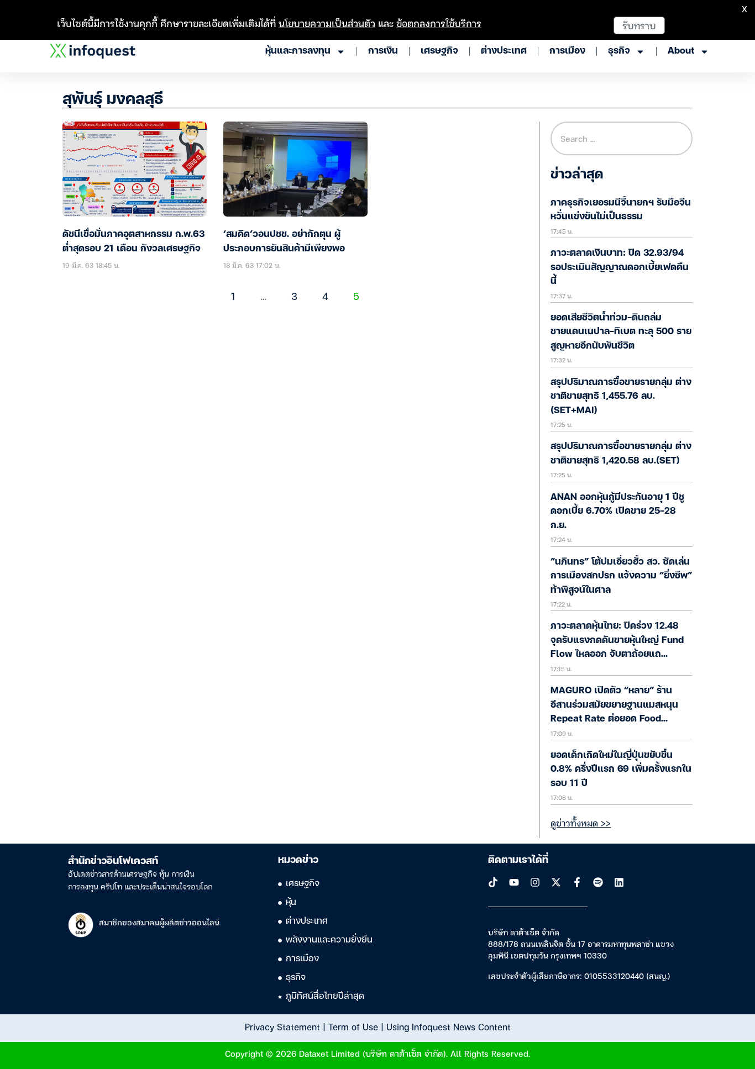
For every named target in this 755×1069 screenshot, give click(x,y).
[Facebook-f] (577, 882)
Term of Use (353, 1026)
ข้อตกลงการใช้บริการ (438, 23)
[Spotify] (598, 882)
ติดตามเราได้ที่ (518, 860)
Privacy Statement (282, 1026)
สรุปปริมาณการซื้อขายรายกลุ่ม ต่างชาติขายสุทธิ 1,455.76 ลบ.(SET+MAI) (620, 396)
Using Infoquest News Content (448, 1026)
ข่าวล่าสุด (576, 175)
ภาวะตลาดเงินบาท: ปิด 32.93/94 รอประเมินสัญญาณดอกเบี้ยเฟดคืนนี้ (619, 267)
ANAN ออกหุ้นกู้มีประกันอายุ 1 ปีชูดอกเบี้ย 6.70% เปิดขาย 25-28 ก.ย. (617, 511)
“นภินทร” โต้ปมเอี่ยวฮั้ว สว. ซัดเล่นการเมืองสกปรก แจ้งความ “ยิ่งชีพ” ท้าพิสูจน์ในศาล (621, 576)
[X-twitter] (556, 882)
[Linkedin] (619, 882)
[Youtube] (514, 882)
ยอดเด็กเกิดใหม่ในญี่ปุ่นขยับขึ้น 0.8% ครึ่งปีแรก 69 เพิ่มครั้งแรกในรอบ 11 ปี (620, 769)
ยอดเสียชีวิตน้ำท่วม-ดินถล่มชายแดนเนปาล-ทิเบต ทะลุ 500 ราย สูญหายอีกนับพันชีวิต (620, 332)
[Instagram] (535, 882)
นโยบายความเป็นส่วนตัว (327, 23)
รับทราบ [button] (639, 25)
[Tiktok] (493, 882)
